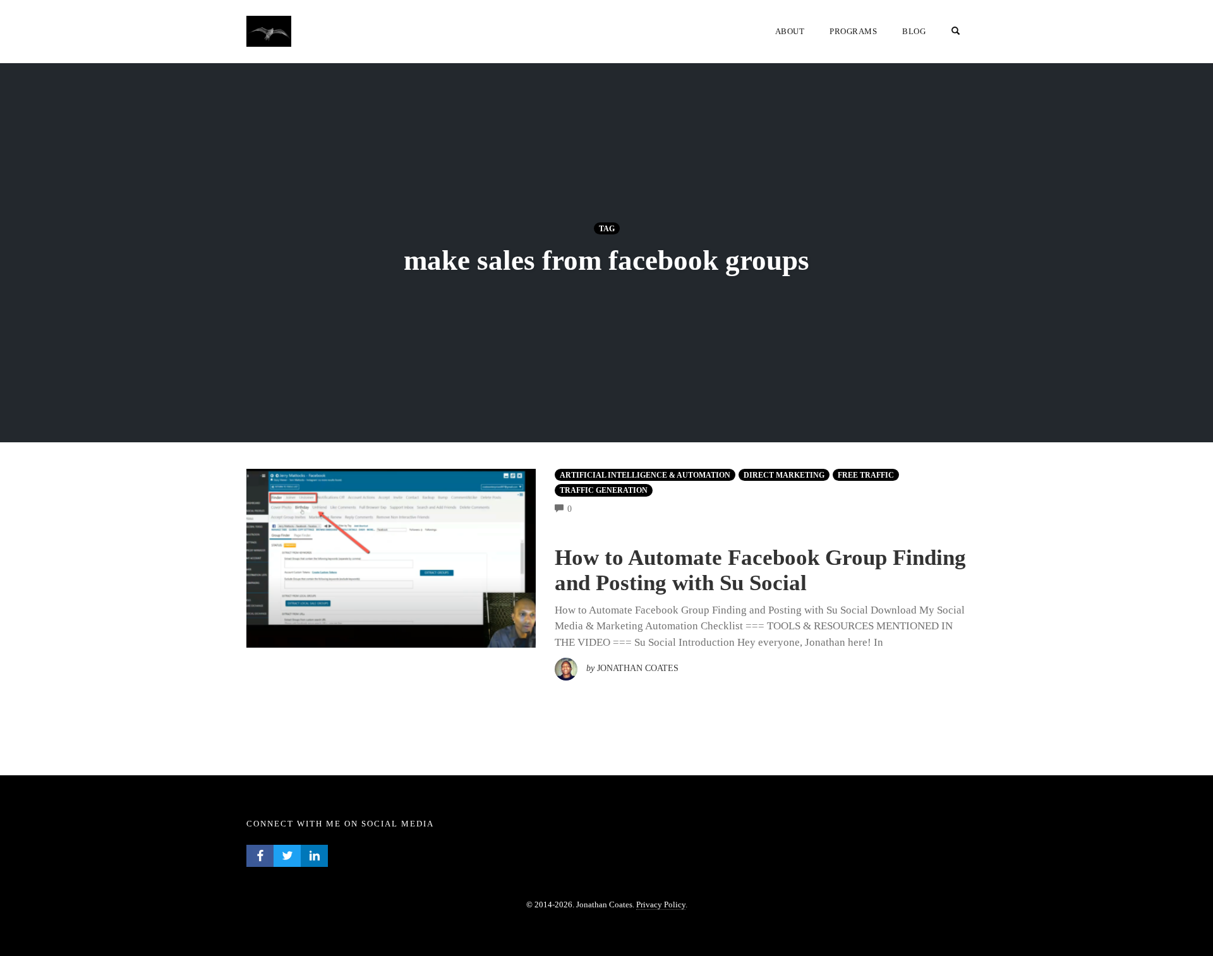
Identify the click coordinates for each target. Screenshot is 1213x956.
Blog (914, 31)
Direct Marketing (784, 475)
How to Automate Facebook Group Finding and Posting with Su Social (760, 570)
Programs (853, 31)
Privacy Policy (660, 904)
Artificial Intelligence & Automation (645, 475)
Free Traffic (866, 475)
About (790, 31)
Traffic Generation (604, 490)
